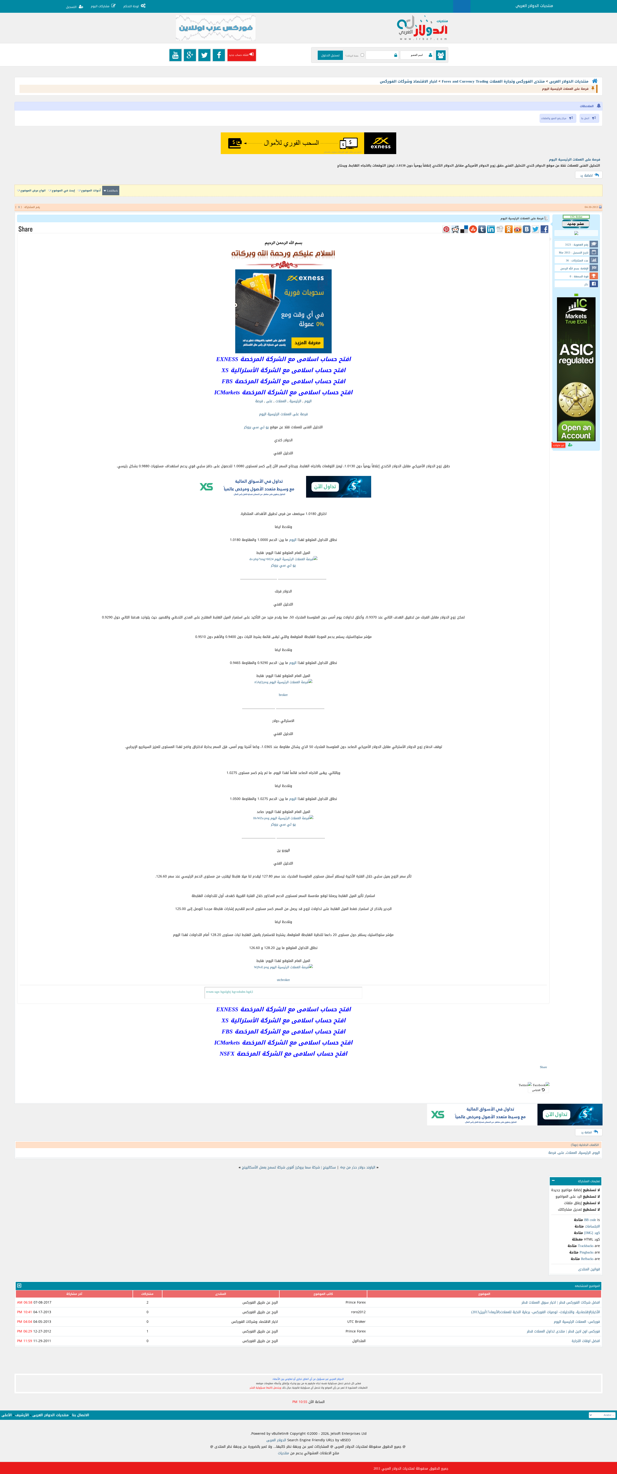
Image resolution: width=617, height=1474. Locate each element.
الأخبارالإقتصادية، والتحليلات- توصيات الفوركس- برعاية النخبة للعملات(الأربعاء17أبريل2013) (535, 1312)
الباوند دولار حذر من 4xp (357, 1167)
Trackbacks (585, 1246)
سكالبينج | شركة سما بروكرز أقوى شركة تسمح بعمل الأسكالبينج (289, 1167)
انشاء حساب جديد (238, 55)
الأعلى (6, 1415)
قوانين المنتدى (589, 1269)
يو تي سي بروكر (256, 427)
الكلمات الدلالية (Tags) (585, 1145)
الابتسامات (592, 1226)
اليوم (308, 401)
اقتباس (536, 1090)
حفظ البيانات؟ (351, 56)
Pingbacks (586, 1252)
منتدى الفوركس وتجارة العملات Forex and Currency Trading (493, 81)
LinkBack (112, 190)
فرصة (259, 401)
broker (283, 695)
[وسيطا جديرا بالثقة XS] (283, 496)
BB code (590, 1220)
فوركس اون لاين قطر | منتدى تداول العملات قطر (563, 1331)
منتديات (283, 1453)
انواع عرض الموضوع (33, 190)
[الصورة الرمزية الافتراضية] (576, 234)
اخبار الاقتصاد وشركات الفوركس (408, 81)
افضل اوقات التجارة (586, 1341)
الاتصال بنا (80, 1415)
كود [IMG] (592, 1233)
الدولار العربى (276, 1440)
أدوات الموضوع (91, 190)
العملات (280, 401)
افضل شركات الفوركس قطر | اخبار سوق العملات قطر (561, 1302)
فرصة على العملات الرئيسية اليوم (574, 159)
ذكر (586, 284)
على (269, 401)
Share (543, 1067)
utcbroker (283, 980)
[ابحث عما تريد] (461, 6)
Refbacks (587, 1259)
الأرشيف (22, 1415)
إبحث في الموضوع (63, 190)
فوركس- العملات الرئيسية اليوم (577, 1321)
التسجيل (71, 7)
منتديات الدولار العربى (568, 81)
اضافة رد (586, 175)
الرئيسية (295, 401)
